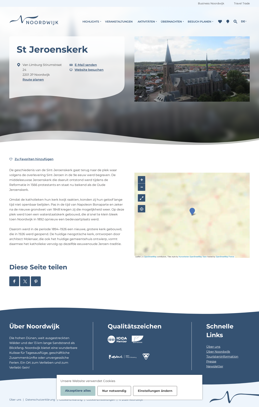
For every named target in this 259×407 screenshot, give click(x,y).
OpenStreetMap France (225, 256)
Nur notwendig (114, 391)
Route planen (33, 79)
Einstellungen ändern (155, 391)
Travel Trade (242, 3)
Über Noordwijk (218, 351)
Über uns (213, 347)
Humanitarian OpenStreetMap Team (193, 256)
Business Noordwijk (211, 3)
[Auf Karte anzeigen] (141, 208)
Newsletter (214, 366)
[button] (192, 211)
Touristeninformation (222, 356)
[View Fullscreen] (141, 198)
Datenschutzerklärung (40, 399)
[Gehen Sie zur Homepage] (34, 21)
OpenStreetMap (150, 256)
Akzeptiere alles (78, 390)
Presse (211, 361)
